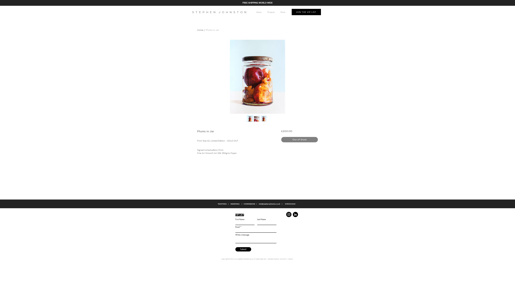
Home (200, 30)
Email (237, 227)
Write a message (242, 235)
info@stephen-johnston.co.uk (269, 204)
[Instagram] (288, 214)
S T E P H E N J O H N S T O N (219, 12)
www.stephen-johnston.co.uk (243, 259)
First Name (239, 219)
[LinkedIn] (295, 214)
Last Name (261, 219)
